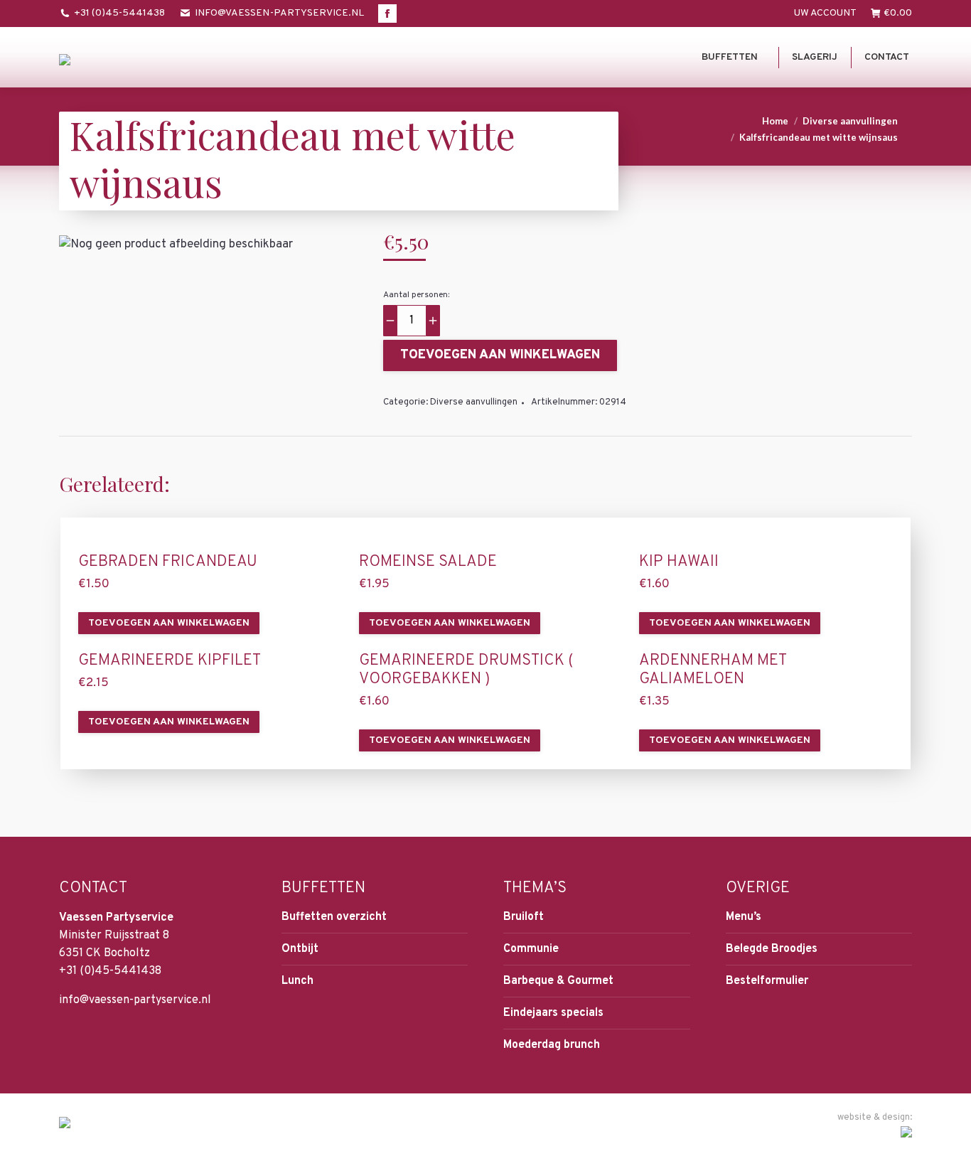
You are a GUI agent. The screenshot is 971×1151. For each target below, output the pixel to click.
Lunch (297, 981)
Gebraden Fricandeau (167, 562)
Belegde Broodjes (771, 949)
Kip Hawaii (679, 562)
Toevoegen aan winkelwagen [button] (169, 623)
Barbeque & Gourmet (558, 981)
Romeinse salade (428, 562)
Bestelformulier (767, 981)
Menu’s (743, 917)
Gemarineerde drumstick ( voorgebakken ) (466, 670)
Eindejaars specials (553, 1013)
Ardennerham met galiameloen (712, 670)
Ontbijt (299, 949)
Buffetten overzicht (334, 917)
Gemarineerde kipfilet (169, 661)
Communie (531, 949)
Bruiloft (523, 917)
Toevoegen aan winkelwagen (500, 355)
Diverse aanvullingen (473, 402)
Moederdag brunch (551, 1045)
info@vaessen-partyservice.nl (279, 13)
